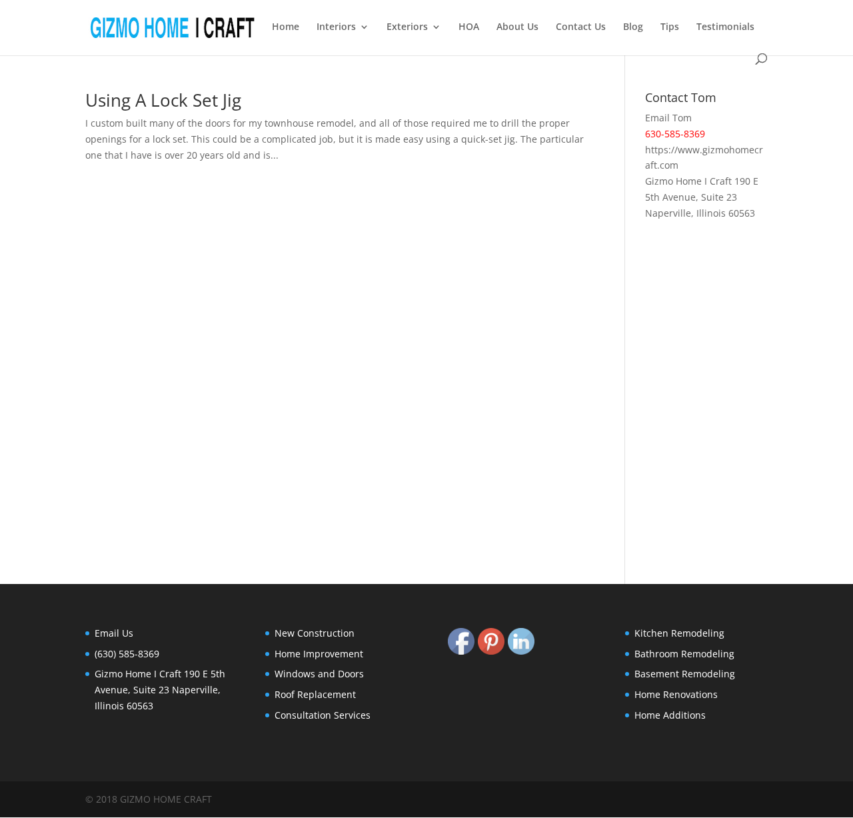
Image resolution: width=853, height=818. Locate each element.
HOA (468, 27)
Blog (633, 27)
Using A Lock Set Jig (163, 100)
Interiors (336, 27)
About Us (517, 27)
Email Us (114, 633)
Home (285, 27)
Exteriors (407, 27)
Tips (669, 27)
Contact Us (581, 27)
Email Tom (668, 117)
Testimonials (725, 27)
